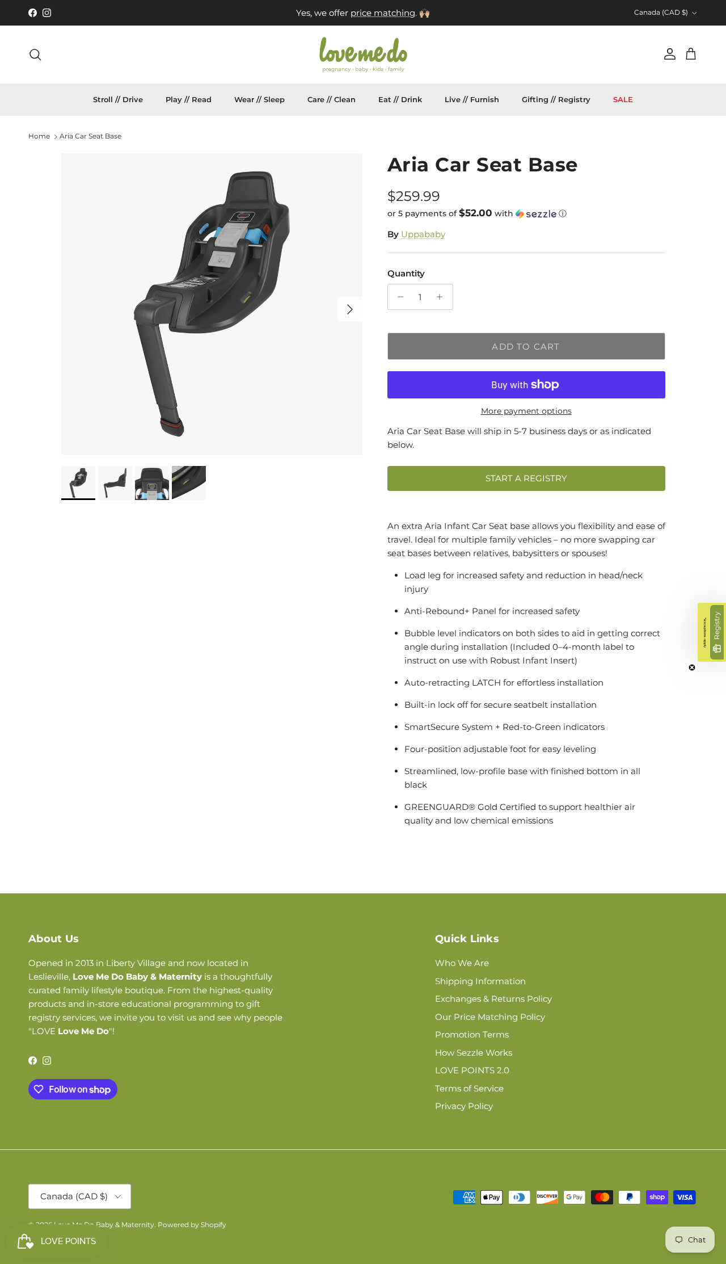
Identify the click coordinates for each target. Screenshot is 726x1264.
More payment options (526, 411)
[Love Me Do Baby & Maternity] (363, 54)
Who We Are (462, 963)
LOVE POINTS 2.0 (472, 1070)
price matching (383, 12)
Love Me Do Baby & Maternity (104, 1224)
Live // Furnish (472, 99)
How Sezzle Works (473, 1052)
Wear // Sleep (259, 99)
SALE (623, 99)
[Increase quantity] (443, 296)
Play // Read (189, 99)
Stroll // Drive (118, 99)
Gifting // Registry (556, 99)
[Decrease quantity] (398, 296)
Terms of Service (469, 1088)
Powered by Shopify (192, 1224)
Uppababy (423, 234)
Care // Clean (331, 99)
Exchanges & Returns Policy (493, 998)
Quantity (406, 273)
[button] (477, 213)
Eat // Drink (400, 99)
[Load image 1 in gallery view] (211, 304)
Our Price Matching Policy (490, 1016)
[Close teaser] (692, 667)
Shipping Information (480, 981)
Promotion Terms (472, 1034)
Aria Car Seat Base (90, 136)
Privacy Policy (464, 1106)
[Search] (35, 54)
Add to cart (526, 346)
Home (39, 136)
